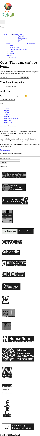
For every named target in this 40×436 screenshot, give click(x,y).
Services (11, 46)
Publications (22, 38)
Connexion (31, 44)
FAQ (20, 40)
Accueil (6, 34)
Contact (11, 53)
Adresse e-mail (5, 158)
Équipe (11, 51)
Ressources (18, 34)
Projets (11, 34)
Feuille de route (14, 48)
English (13, 57)
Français (9, 55)
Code (20, 42)
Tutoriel (21, 36)
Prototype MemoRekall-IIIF (18, 49)
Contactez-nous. (5, 150)
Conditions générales (11, 118)
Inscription (7, 120)
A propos (7, 44)
